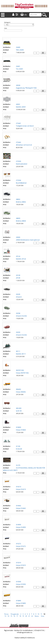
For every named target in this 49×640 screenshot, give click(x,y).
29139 (18, 275)
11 (41, 614)
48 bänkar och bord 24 (24, 145)
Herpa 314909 (21, 527)
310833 (18, 427)
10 (38, 614)
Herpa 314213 (21, 489)
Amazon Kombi (21, 316)
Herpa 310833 (21, 430)
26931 (18, 104)
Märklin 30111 (21, 354)
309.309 (18, 408)
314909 (18, 525)
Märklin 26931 (21, 107)
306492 (18, 389)
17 (17, 616)
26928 (18, 85)
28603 (18, 218)
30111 (18, 351)
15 (11, 616)
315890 (18, 601)
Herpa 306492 (21, 392)
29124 (18, 256)
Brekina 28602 (21, 202)
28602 (18, 199)
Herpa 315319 (21, 565)
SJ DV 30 (19, 411)
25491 (18, 66)
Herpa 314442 (21, 508)
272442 (18, 142)
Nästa (37, 616)
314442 (18, 506)
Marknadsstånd (21, 164)
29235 (18, 294)
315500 (18, 582)
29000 (18, 237)
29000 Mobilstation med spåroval (27, 240)
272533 (18, 161)
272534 (18, 180)
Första (6, 614)
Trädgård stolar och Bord (25, 126)
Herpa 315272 (21, 546)
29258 (18, 313)
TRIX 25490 (20, 50)
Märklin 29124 (21, 259)
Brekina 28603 (21, 221)
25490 (18, 47)
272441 (18, 123)
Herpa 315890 (21, 603)
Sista (42, 616)
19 (23, 616)
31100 (18, 446)
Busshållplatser (21, 183)
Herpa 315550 (21, 584)
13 (5, 616)
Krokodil (19, 449)
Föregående (15, 614)
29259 (18, 332)
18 (20, 616)
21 (29, 616)
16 (14, 616)
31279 (18, 465)
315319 (18, 563)
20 (26, 616)
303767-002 (20, 370)
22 (32, 616)
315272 (18, 544)
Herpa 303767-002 (22, 373)
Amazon (19, 297)
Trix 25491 (19, 69)
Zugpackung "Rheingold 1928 (26, 88)
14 (8, 616)
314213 (18, 487)
